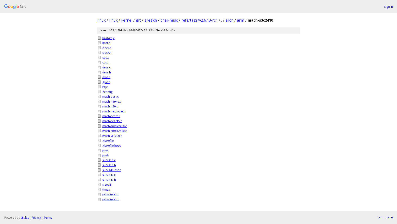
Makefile (108, 140)
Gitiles (25, 217)
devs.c (106, 67)
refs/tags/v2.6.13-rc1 (199, 20)
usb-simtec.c (110, 194)
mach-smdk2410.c (114, 126)
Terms (47, 217)
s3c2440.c (109, 175)
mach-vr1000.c (112, 136)
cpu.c (105, 58)
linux (101, 20)
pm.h (105, 155)
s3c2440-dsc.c (111, 170)
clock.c (106, 48)
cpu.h (105, 62)
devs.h (106, 72)
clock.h (106, 53)
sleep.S (107, 184)
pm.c (105, 150)
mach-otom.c (111, 116)
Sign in (388, 7)
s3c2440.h (109, 180)
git (138, 20)
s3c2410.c (109, 160)
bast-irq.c (108, 38)
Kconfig (107, 92)
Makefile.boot (111, 145)
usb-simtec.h (110, 199)
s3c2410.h (109, 165)
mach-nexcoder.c (113, 111)
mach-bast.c (110, 97)
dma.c (106, 77)
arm (240, 20)
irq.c (105, 87)
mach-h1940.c (111, 101)
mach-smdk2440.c (114, 131)
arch (229, 20)
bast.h (106, 43)
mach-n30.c (110, 106)
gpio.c (106, 82)
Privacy (36, 217)
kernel (126, 20)
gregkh (150, 20)
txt (379, 217)
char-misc (169, 20)
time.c (106, 189)
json (389, 217)
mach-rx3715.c (112, 121)
